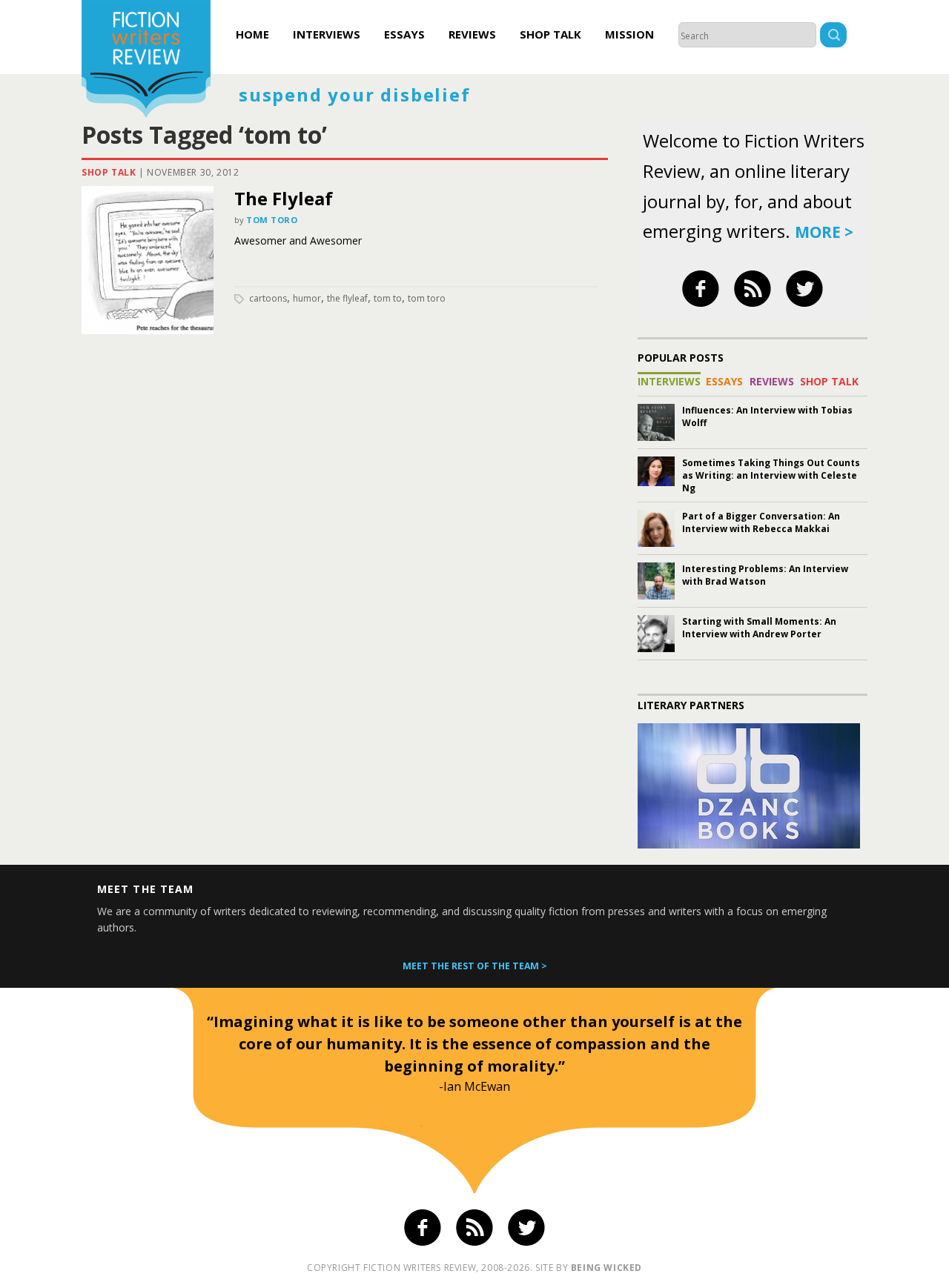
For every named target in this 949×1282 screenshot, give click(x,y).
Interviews (326, 34)
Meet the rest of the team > (475, 966)
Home (252, 34)
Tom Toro (271, 219)
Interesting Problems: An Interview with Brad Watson (765, 575)
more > (824, 232)
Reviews (472, 34)
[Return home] (146, 61)
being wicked (606, 1267)
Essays (404, 34)
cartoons (268, 298)
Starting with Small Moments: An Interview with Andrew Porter (759, 627)
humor (307, 298)
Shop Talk (550, 34)
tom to (388, 298)
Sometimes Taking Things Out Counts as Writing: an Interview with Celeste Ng (771, 475)
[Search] (833, 36)
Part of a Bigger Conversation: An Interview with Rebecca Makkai (761, 522)
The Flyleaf (283, 198)
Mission (629, 34)
